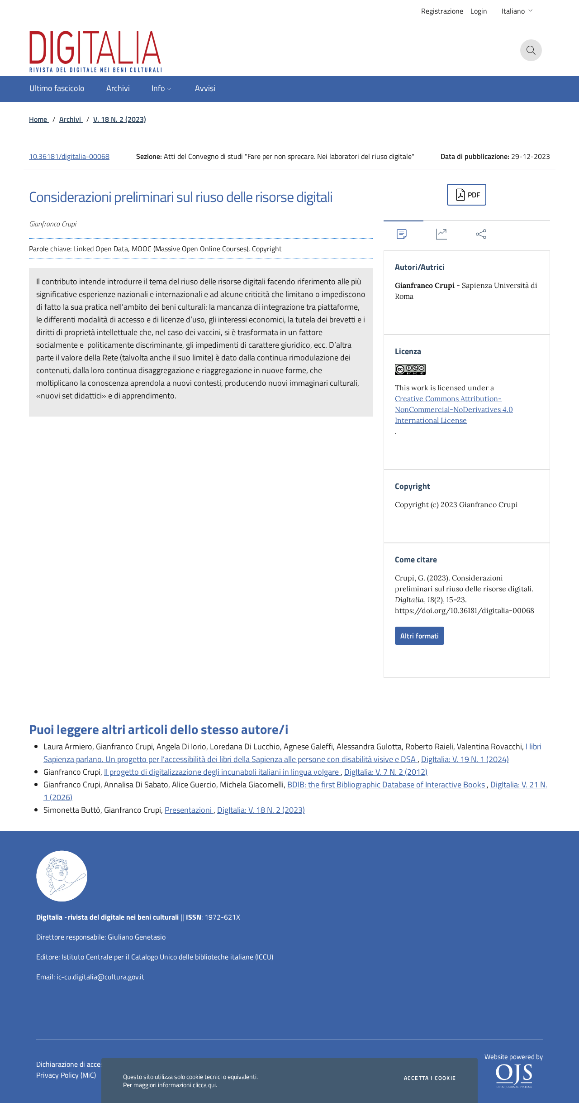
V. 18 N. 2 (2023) (119, 119)
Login (478, 10)
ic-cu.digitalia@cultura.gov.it (100, 976)
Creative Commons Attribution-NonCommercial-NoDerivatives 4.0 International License (454, 409)
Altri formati (419, 635)
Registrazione (442, 10)
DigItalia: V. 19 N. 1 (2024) (465, 759)
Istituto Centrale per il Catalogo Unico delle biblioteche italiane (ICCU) (167, 956)
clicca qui (204, 1084)
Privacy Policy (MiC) (66, 1074)
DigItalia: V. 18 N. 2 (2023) (261, 810)
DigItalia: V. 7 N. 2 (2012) (385, 772)
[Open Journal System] (514, 1075)
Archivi (71, 119)
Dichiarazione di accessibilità (80, 1064)
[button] (518, 11)
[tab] (403, 234)
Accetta (430, 1078)
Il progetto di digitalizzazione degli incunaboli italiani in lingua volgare (222, 772)
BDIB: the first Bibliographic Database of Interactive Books (387, 784)
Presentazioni (189, 810)
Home (39, 119)
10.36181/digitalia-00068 (69, 156)
